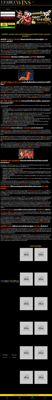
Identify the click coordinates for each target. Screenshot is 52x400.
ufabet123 (37, 91)
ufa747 (21, 170)
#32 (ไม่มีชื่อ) (5, 355)
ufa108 (21, 114)
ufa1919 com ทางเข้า (26, 53)
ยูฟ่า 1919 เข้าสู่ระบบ (4, 136)
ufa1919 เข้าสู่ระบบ (11, 168)
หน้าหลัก (45, 399)
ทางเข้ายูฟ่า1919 (15, 121)
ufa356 (28, 48)
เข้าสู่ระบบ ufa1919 (31, 97)
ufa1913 (29, 147)
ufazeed (23, 68)
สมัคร (7, 399)
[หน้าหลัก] (45, 397)
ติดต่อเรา (14, 357)
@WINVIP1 (32, 399)
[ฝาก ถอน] (19, 397)
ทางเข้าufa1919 (36, 50)
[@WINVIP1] (32, 397)
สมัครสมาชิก (14, 355)
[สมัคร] (7, 397)
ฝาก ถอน (5, 357)
